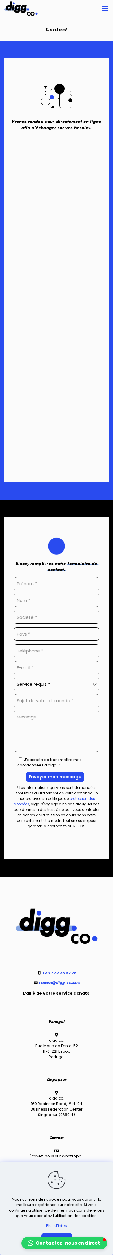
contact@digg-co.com (59, 982)
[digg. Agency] (21, 8)
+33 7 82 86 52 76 (59, 972)
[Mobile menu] (105, 9)
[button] (64, 1243)
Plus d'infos (56, 1225)
